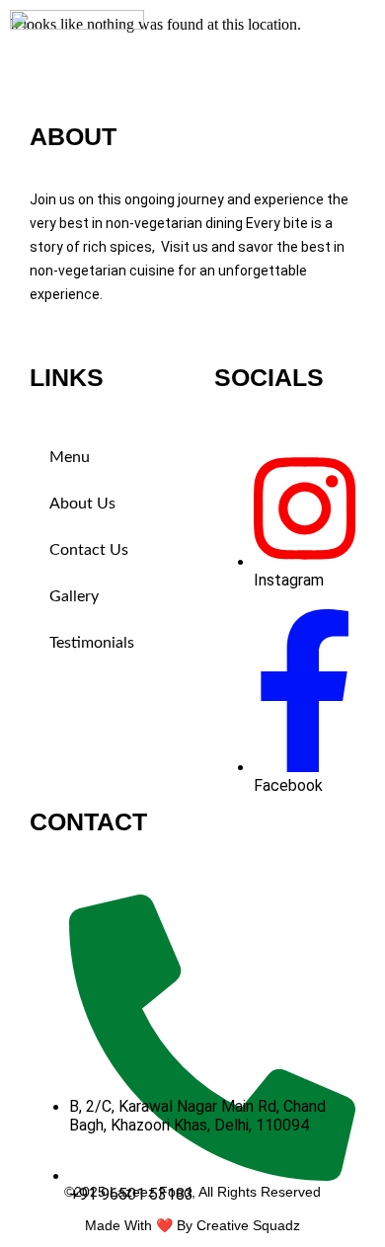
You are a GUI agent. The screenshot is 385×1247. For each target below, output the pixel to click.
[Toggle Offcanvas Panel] (340, 18)
